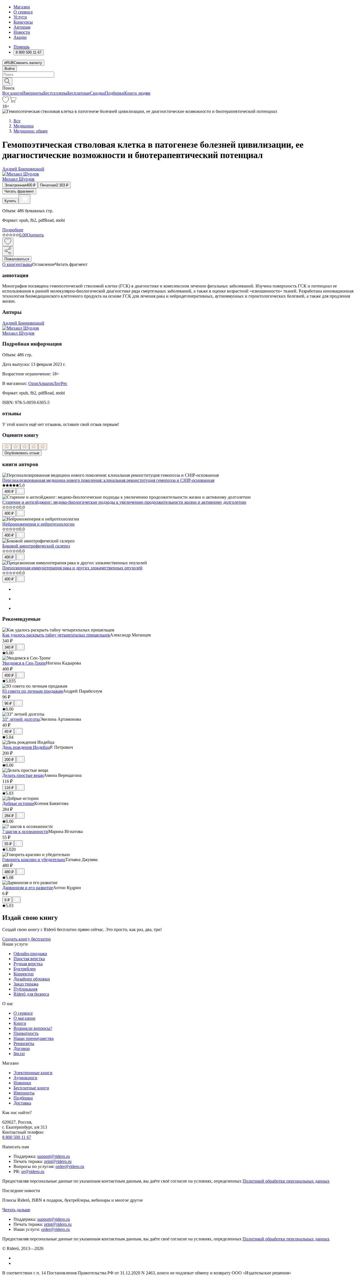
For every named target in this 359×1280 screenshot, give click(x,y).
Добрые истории (18, 803)
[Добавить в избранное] (7, 242)
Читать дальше (16, 1209)
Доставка (22, 1103)
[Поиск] (7, 81)
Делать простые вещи (23, 775)
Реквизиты (23, 1043)
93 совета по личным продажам (32, 691)
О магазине (24, 1018)
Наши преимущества (33, 1038)
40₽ (8, 731)
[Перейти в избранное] (5, 101)
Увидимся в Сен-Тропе (24, 663)
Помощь (21, 46)
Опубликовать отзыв (21, 453)
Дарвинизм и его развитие (27, 887)
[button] (179, 81)
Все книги (12, 93)
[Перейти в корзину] (13, 101)
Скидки (97, 93)
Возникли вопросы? (32, 1028)
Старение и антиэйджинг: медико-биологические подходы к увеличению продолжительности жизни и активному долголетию (124, 502)
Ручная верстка (28, 963)
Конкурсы (23, 22)
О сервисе (23, 12)
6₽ (7, 900)
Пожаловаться (16, 259)
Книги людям (137, 93)
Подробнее (12, 229)
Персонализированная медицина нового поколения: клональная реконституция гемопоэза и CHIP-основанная (108, 480)
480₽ (9, 872)
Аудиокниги (25, 1077)
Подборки (114, 93)
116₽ (9, 788)
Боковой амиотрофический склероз (36, 546)
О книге (10, 264)
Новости (21, 32)
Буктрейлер (24, 968)
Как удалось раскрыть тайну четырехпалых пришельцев (56, 635)
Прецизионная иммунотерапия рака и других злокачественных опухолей (72, 567)
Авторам (21, 27)
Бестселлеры (55, 93)
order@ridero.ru (70, 1166)
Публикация (25, 989)
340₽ (9, 647)
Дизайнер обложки (31, 978)
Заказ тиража (25, 984)
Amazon (45, 383)
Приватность (25, 1033)
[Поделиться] (7, 251)
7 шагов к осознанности (25, 831)
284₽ (9, 816)
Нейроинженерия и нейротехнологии (38, 524)
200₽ (9, 759)
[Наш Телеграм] (15, 1263)
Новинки (22, 1082)
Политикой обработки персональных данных (286, 1181)
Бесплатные (78, 93)
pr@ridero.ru (32, 1171)
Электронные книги (32, 1072)
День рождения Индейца (26, 747)
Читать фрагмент (19, 191)
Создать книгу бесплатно (26, 939)
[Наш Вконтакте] (16, 1258)
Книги (19, 1023)
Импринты (32, 93)
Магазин (21, 6)
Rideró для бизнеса (31, 994)
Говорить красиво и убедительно (33, 859)
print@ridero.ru (58, 1161)
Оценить (35, 234)
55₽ (8, 844)
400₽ (9, 491)
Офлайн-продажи (30, 953)
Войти (9, 69)
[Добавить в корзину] (24, 199)
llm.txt (19, 1053)
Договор (21, 1048)
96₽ (8, 703)
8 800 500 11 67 (16, 1137)
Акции (20, 37)
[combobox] (179, 74)
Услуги (20, 17)
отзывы (25, 264)
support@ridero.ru (53, 1156)
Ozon (33, 383)
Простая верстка (29, 958)
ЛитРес (60, 383)
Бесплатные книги (31, 1087)
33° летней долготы (21, 719)
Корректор (23, 973)
